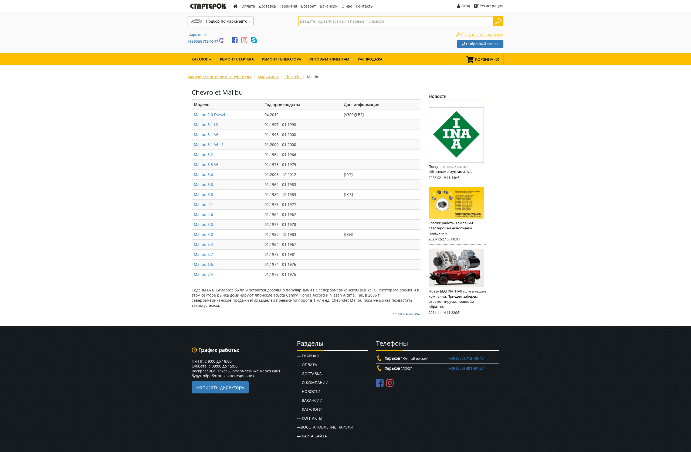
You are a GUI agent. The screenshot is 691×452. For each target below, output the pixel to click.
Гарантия (288, 6)
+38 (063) (203, 41)
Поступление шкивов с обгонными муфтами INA (450, 169)
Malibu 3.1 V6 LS (208, 144)
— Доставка (309, 373)
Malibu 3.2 (203, 154)
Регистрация (491, 5)
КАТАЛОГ (200, 59)
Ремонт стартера (237, 59)
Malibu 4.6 (203, 214)
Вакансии (329, 6)
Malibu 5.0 (203, 224)
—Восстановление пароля (325, 427)
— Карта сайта (312, 436)
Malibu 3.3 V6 (206, 164)
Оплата (248, 6)
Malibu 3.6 (203, 174)
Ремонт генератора (281, 59)
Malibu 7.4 (203, 274)
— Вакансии (310, 400)
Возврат (308, 6)
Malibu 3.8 (203, 184)
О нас (346, 6)
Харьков (196, 34)
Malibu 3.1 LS (206, 124)
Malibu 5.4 (203, 244)
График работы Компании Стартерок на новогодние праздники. (451, 228)
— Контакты (309, 418)
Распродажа (370, 59)
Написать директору (220, 387)
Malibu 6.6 (203, 264)
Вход (465, 5)
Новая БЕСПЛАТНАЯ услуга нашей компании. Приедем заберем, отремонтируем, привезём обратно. (457, 299)
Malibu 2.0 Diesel (209, 114)
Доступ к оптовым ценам (482, 34)
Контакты (365, 6)
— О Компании (312, 382)
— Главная (308, 355)
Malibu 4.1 (203, 204)
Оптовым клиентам (329, 59)
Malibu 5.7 (203, 254)
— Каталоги (309, 409)
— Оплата (307, 364)
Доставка (267, 6)
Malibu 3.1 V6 (206, 134)
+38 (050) (466, 368)
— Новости (308, 391)
